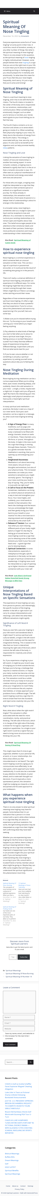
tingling (26, 62)
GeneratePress (32, 1193)
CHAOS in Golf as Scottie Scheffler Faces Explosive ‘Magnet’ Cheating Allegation (18, 1086)
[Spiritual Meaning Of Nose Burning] (10, 892)
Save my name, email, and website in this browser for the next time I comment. (19, 1036)
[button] (34, 11)
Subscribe (23, 957)
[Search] (31, 1062)
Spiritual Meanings (13, 970)
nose (26, 57)
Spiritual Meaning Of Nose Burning (20, 973)
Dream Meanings (12, 1160)
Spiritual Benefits (12, 1170)
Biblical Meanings (12, 1153)
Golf (6, 1164)
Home (8, 1186)
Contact (23, 1186)
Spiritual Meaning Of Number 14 (19, 976)
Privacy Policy (19, 1189)
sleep (5, 148)
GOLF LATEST (10, 1167)
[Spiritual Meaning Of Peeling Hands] (10, 916)
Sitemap (30, 1186)
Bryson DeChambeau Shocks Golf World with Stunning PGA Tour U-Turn (18, 1114)
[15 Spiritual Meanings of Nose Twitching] (26, 893)
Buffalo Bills (10, 1157)
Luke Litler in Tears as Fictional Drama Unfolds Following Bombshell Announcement (17, 1095)
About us (15, 1186)
